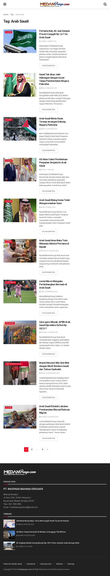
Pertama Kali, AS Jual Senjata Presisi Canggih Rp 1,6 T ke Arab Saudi (54, 34)
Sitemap (70, 564)
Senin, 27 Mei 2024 (47, 169)
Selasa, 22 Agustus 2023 (50, 417)
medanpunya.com (25, 569)
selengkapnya (48, 66)
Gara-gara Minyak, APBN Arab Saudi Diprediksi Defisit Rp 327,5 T (54, 325)
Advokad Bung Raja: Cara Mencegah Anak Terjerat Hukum (42, 521)
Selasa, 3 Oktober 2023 (49, 332)
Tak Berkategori (14, 364)
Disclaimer (31, 564)
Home (5, 14)
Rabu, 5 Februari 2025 (49, 88)
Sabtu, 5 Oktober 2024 (49, 129)
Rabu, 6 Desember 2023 (49, 291)
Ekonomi (10, 323)
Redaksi (59, 564)
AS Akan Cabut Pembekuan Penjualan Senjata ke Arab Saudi (53, 162)
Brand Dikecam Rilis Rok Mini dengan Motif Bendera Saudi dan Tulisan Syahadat (54, 366)
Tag (11, 14)
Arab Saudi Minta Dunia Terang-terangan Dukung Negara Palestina (52, 121)
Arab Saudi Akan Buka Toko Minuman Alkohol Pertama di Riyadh (54, 243)
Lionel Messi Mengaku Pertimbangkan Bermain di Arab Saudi (53, 284)
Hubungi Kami (46, 564)
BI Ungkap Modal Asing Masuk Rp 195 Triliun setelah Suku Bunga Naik (47, 543)
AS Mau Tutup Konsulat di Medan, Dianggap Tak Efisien (41, 532)
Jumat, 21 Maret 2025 (48, 41)
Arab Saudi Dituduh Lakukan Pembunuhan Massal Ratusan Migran (54, 409)
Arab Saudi (20, 14)
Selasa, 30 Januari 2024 (50, 251)
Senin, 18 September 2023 (50, 373)
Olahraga (10, 282)
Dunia (8, 32)
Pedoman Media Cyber (12, 564)
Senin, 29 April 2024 (48, 207)
